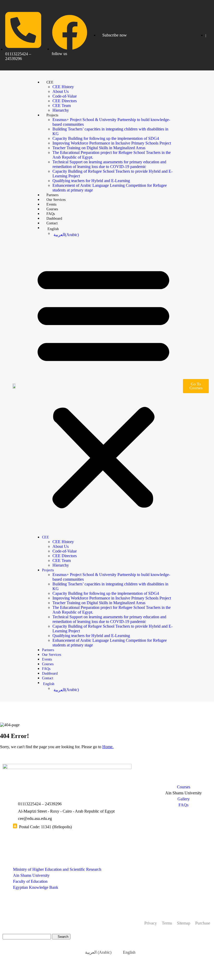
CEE (50, 82)
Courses (52, 209)
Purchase (202, 923)
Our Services (56, 200)
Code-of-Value (64, 96)
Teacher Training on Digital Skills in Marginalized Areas (98, 148)
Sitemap (183, 923)
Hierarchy (60, 110)
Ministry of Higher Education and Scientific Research (57, 869)
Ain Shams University (31, 875)
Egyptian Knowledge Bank (35, 887)
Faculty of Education (30, 881)
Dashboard (54, 218)
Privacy (150, 923)
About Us (60, 91)
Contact (52, 223)
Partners (52, 195)
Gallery (183, 799)
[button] (103, 386)
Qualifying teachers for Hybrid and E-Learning (91, 180)
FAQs (50, 214)
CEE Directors (64, 101)
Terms (167, 923)
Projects (52, 115)
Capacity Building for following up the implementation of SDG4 (105, 138)
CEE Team (61, 105)
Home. (108, 747)
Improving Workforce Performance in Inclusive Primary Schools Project (111, 143)
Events (51, 204)
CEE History (63, 87)
